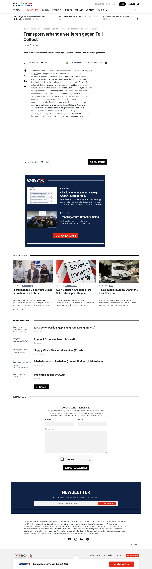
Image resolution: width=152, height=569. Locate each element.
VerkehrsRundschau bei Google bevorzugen (86, 63)
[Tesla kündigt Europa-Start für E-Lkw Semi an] (119, 271)
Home (25, 29)
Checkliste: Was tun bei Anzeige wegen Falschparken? (79, 194)
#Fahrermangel (27, 286)
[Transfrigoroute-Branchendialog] (42, 219)
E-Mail (47, 419)
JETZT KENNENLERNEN (65, 236)
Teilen (46, 63)
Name (80, 419)
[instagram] (75, 539)
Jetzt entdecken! (121, 564)
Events (68, 10)
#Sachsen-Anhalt (71, 286)
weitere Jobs (42, 387)
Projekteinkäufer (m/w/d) (49, 374)
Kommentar (49, 429)
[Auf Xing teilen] (25, 86)
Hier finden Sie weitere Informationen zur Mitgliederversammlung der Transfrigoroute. (75, 222)
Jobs (114, 4)
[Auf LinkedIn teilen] (25, 81)
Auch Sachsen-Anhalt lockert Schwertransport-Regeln (73, 291)
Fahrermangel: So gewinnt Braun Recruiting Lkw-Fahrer (32, 291)
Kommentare (32, 63)
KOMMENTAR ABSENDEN (76, 468)
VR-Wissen (90, 10)
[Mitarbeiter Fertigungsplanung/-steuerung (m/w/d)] (22, 329)
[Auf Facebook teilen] (25, 71)
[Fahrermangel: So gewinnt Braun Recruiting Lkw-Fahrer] (33, 271)
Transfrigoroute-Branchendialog (79, 217)
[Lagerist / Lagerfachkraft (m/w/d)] (22, 340)
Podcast (79, 10)
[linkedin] (81, 539)
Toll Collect (40, 85)
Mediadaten (94, 555)
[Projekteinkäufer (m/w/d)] (22, 375)
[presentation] (137, 19)
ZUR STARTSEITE (97, 162)
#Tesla (111, 286)
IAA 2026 (45, 10)
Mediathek (57, 10)
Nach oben (133, 545)
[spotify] (87, 539)
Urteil (35, 73)
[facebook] (64, 539)
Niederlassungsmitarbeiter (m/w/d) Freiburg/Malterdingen (69, 361)
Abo (122, 4)
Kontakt (108, 555)
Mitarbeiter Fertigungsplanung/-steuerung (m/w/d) (64, 327)
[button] (76, 557)
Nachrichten (33, 10)
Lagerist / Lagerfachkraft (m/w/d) (54, 339)
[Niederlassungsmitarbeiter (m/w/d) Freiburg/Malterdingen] (22, 364)
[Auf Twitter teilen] (25, 76)
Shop (108, 4)
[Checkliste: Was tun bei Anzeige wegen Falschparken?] (42, 195)
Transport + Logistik (50, 29)
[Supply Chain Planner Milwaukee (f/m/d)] (22, 351)
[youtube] (69, 539)
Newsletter (99, 4)
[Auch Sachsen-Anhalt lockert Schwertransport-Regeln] (76, 271)
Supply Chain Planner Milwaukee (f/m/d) (58, 350)
